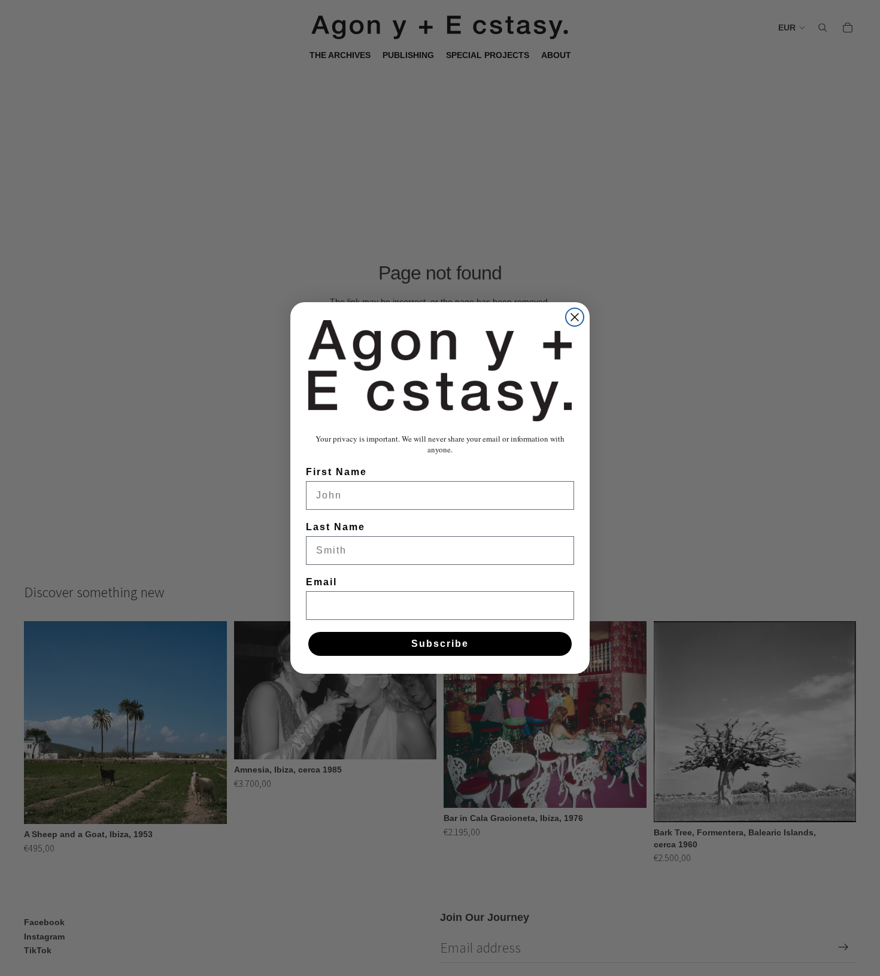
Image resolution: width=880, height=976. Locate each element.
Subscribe (440, 643)
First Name (336, 472)
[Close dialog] (575, 317)
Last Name (335, 527)
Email (321, 582)
